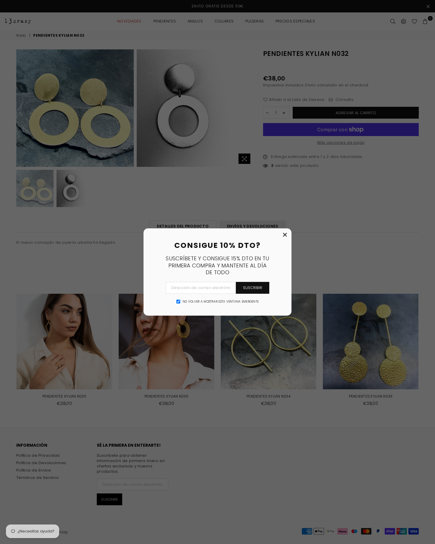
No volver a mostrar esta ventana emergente (221, 302)
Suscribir (252, 287)
